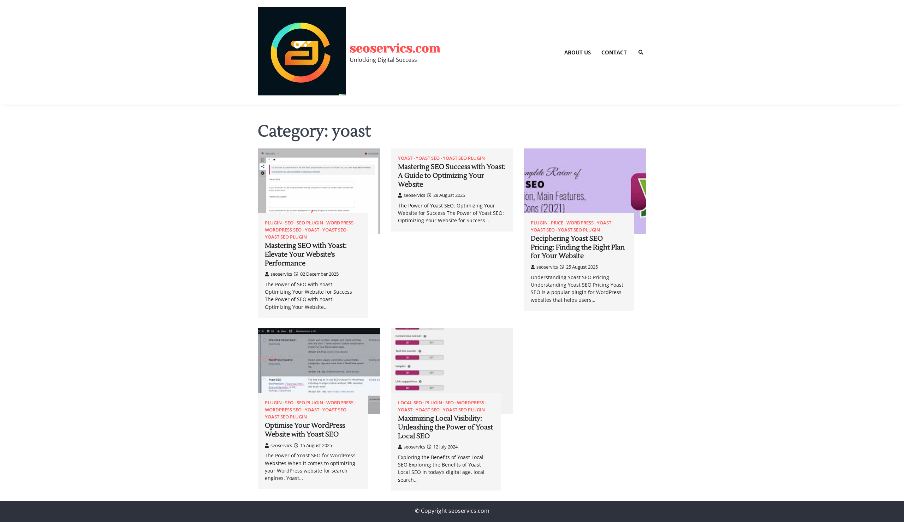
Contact (614, 52)
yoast (312, 230)
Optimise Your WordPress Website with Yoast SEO (305, 430)
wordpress (339, 222)
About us (577, 52)
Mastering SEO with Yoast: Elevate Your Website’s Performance (306, 254)
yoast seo (334, 230)
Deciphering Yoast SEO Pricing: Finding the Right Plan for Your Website (578, 247)
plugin (273, 222)
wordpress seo (283, 230)
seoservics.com (395, 48)
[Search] (641, 52)
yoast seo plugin (286, 237)
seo (289, 222)
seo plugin (310, 222)
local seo (410, 402)
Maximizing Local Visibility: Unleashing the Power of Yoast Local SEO (445, 427)
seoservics (281, 274)
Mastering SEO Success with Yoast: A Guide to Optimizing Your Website (452, 176)
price (557, 222)
